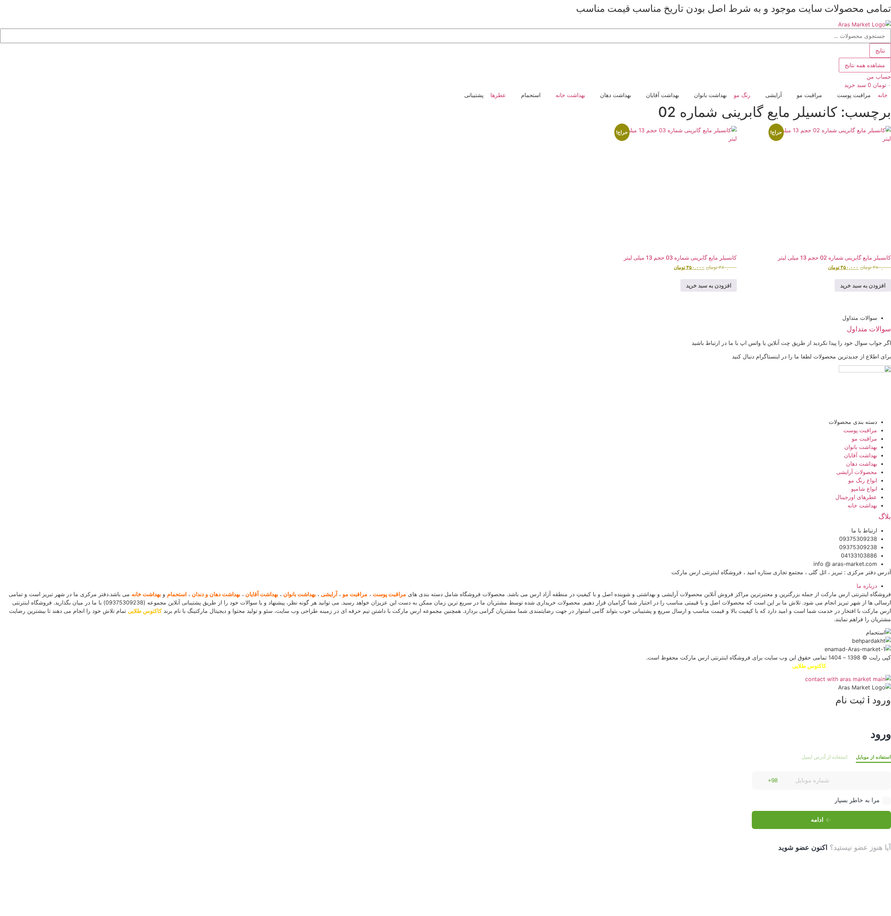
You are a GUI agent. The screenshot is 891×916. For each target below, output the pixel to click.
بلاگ (884, 516)
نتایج (880, 50)
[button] (850, 95)
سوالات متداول (869, 329)
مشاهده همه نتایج (865, 65)
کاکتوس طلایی (145, 610)
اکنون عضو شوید (803, 847)
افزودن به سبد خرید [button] (862, 285)
